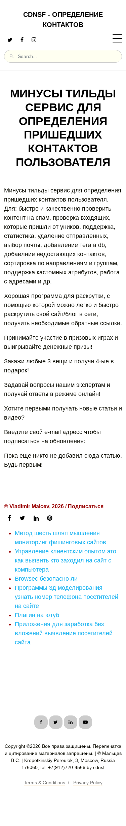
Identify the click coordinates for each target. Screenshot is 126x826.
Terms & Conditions (44, 782)
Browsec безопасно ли (46, 578)
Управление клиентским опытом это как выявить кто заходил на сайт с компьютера (65, 560)
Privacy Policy (87, 782)
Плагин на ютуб (37, 615)
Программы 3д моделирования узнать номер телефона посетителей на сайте (66, 596)
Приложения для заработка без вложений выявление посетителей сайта (64, 633)
